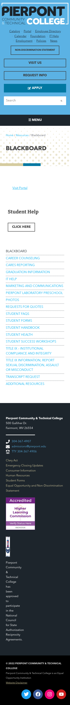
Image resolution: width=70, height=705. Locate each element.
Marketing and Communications (34, 286)
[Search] (61, 100)
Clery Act (12, 460)
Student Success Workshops (31, 341)
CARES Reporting (20, 265)
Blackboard (16, 251)
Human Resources (18, 475)
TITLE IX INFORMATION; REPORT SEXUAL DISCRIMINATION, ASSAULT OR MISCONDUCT (32, 365)
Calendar (20, 36)
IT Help (54, 36)
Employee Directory (48, 31)
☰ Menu (35, 120)
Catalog (14, 31)
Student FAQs (17, 314)
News (53, 41)
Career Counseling (23, 258)
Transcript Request (23, 377)
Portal (27, 31)
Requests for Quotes (24, 307)
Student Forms (19, 320)
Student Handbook (23, 327)
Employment (24, 41)
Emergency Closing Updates (24, 465)
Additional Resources (25, 384)
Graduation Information (28, 272)
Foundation (38, 36)
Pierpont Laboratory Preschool (34, 293)
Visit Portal (19, 188)
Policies (41, 41)
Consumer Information (21, 470)
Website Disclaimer (16, 683)
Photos (12, 300)
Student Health (19, 335)
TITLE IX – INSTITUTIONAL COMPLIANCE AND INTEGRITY (29, 351)
